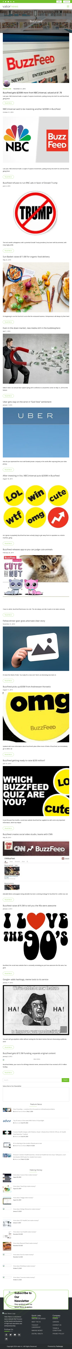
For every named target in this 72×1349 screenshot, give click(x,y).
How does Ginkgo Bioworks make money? (26, 1209)
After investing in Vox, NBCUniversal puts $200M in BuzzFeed (31, 475)
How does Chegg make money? (23, 1197)
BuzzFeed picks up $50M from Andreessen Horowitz (27, 686)
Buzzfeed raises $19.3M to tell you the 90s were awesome (29, 905)
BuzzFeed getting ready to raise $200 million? (24, 760)
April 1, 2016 (6, 331)
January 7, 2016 (7, 405)
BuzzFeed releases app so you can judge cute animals (27, 549)
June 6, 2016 (6, 186)
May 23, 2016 (7, 260)
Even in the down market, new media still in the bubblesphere (31, 328)
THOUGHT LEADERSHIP (36, 1326)
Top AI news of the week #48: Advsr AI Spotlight (28, 1120)
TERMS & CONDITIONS (57, 1329)
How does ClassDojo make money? (24, 1186)
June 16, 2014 (7, 764)
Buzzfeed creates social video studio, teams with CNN (27, 834)
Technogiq (59, 1346)
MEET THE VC (36, 1322)
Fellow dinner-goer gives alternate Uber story (24, 621)
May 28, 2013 (7, 837)
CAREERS (56, 1322)
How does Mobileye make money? (24, 1266)
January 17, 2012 (8, 983)
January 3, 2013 (7, 909)
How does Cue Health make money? (24, 1232)
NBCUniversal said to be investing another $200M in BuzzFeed (31, 109)
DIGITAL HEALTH (37, 1334)
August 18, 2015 (8, 479)
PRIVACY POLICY (58, 1334)
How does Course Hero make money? (25, 1175)
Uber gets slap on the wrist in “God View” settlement (27, 402)
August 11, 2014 (8, 690)
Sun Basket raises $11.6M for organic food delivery (26, 256)
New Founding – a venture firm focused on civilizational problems (34, 1109)
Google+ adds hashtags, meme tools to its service (25, 979)
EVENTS (55, 1319)
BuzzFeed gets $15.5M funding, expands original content (29, 1053)
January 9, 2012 (7, 1056)
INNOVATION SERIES (39, 1319)
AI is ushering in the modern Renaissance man (27, 1143)
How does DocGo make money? (23, 1254)
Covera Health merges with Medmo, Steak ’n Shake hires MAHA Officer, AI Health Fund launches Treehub (39, 1133)
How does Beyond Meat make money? (25, 1243)
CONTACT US (57, 1325)
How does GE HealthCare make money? (26, 1220)
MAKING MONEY (37, 1330)
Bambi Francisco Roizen (20, 1111)
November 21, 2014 (9, 624)
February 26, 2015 (8, 553)
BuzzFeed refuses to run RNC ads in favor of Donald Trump (30, 183)
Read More (8, 103)
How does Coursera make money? (24, 1277)
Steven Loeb (7, 89)
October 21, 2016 (8, 112)
